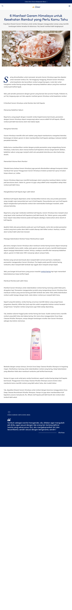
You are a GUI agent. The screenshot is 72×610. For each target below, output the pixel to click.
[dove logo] (36, 7)
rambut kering (46, 271)
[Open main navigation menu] (69, 6)
